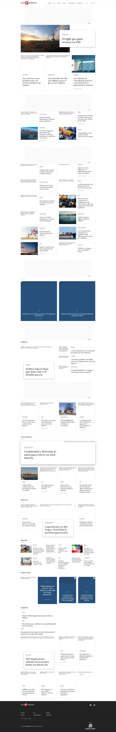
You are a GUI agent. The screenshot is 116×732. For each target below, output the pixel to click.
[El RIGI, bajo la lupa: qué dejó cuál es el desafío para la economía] (39, 359)
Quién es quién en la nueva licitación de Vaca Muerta (47, 249)
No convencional (83, 650)
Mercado (39, 310)
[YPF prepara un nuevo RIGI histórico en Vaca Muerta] (48, 678)
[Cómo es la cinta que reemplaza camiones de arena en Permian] (77, 561)
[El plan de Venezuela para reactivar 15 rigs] (26, 561)
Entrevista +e (67, 591)
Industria (62, 481)
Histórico (41, 197)
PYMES (79, 195)
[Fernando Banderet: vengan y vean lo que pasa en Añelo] (64, 370)
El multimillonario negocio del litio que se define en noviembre (67, 423)
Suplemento (82, 674)
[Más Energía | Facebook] (92, 3)
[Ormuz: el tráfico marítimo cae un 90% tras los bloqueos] (29, 217)
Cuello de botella (87, 557)
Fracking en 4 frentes (44, 182)
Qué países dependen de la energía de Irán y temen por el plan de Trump (89, 551)
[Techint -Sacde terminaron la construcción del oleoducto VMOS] (77, 294)
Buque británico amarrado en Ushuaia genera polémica (47, 119)
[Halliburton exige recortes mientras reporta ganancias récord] (29, 678)
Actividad (87, 591)
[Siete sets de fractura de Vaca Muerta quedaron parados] (67, 473)
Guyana (59, 557)
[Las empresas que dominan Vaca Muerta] (48, 473)
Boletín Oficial (51, 74)
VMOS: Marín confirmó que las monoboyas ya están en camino (29, 487)
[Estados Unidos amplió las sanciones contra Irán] (51, 549)
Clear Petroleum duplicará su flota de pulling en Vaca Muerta (86, 597)
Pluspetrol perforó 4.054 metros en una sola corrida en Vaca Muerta (67, 656)
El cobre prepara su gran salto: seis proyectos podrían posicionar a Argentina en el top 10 (47, 134)
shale (41, 243)
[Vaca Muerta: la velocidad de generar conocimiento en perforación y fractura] (83, 64)
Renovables (80, 3)
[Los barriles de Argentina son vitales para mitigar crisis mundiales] (67, 583)
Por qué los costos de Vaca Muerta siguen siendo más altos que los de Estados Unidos (86, 488)
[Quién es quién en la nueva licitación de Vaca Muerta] (29, 248)
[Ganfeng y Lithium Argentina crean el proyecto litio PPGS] (86, 510)
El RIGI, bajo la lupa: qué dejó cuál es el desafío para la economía (37, 373)
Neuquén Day (76, 74)
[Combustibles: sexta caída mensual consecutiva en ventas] (67, 133)
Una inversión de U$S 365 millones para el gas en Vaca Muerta (57, 80)
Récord (61, 650)
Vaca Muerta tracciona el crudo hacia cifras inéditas (47, 202)
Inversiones (82, 416)
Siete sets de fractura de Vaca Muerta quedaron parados (66, 487)
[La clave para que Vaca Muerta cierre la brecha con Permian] (67, 185)
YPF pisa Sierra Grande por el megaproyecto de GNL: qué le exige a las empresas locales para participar (85, 203)
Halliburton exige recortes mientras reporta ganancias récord (28, 692)
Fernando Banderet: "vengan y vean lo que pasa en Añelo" (82, 371)
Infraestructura (74, 366)
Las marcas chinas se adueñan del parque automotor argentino (67, 692)
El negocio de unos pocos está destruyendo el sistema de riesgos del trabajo (38, 633)
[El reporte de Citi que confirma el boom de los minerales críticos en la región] (67, 117)
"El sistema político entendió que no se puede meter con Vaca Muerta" (83, 361)
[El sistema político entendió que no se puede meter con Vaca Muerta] (64, 360)
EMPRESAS (41, 166)
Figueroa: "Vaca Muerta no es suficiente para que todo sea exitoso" (84, 170)
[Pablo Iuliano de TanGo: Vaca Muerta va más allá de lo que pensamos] (29, 590)
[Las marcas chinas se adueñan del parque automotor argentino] (67, 678)
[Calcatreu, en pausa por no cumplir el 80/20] (67, 248)
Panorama (28, 364)
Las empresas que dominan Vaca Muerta (47, 487)
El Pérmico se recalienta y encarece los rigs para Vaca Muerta (38, 315)
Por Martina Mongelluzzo (78, 88)
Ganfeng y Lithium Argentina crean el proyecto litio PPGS (86, 524)
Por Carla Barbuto (38, 318)
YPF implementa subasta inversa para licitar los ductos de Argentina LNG (37, 663)
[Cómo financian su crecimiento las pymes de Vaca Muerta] (64, 350)
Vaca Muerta (25, 74)
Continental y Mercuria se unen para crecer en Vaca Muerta (40, 455)
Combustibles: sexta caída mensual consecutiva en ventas (85, 134)
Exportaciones (42, 228)
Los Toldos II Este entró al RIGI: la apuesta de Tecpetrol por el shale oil (86, 423)
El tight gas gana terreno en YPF (72, 40)
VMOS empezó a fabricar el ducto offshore (83, 219)
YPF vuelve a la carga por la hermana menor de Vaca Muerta (48, 423)
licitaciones (28, 654)
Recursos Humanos (49, 522)
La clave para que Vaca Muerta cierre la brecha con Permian (85, 186)
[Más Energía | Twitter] (94, 3)
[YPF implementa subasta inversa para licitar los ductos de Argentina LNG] (39, 649)
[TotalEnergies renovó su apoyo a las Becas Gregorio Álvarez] (29, 170)
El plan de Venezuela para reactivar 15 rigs (37, 563)
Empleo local (80, 244)
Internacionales (71, 3)
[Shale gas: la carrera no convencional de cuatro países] (29, 185)
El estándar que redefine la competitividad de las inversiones (39, 625)
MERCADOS (73, 347)
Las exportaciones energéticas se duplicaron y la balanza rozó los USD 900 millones (85, 234)
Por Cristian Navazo (81, 123)
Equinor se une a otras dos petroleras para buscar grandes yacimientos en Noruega (38, 551)
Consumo (79, 129)
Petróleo (50, 3)
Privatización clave (64, 416)
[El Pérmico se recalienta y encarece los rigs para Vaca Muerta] (39, 294)
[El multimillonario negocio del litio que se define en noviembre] (67, 409)
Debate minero (24, 518)
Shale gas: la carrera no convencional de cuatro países (46, 187)
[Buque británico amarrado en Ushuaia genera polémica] (29, 117)
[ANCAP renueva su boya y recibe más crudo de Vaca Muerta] (29, 409)
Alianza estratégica (28, 447)
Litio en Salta (82, 518)
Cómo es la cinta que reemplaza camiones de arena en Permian (89, 563)
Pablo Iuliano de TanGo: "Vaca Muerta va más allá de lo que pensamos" (47, 590)
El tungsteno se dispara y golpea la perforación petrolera (86, 656)
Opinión (23, 612)
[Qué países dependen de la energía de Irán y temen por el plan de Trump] (77, 549)
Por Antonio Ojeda (43, 140)
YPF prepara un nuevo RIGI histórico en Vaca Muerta (47, 692)
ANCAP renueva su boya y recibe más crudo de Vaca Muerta (28, 423)
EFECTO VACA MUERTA (81, 227)
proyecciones (42, 127)
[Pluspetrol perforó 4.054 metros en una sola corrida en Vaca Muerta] (67, 642)
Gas (54, 3)
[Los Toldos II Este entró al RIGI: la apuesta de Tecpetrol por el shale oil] (86, 409)
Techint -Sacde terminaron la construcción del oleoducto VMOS (77, 315)
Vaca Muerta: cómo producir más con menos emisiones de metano (31, 81)
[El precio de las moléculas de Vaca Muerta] (29, 233)
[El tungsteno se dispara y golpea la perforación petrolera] (86, 642)
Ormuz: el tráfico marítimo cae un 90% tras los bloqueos (47, 219)
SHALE (42, 481)
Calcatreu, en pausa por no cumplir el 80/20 (84, 250)
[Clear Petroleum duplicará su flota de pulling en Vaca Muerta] (86, 583)
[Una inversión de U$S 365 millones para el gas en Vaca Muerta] (58, 64)
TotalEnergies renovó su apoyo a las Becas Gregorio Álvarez (47, 171)
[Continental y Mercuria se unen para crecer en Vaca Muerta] (79, 452)
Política (64, 3)
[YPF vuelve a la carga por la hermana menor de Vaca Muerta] (48, 409)
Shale (42, 416)
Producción (65, 34)
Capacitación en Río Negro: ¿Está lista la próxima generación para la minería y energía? (56, 532)
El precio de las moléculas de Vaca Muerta (46, 233)
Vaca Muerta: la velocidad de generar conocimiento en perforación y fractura (83, 81)
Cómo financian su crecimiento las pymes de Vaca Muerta (83, 352)
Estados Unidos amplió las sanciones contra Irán (63, 550)
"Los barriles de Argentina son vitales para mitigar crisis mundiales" (67, 597)
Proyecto (24, 481)
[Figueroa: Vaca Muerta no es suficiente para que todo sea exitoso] (67, 170)
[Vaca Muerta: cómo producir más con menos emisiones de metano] (32, 64)
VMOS (77, 310)
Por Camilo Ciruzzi (43, 253)
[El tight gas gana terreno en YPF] (58, 38)
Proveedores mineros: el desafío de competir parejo (28, 524)
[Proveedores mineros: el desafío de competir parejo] (29, 510)
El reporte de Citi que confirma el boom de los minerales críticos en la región (85, 118)
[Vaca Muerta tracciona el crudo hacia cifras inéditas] (29, 201)
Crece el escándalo (43, 114)
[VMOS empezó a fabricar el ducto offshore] (67, 217)
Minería (58, 3)
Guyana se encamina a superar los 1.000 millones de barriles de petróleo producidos (63, 564)
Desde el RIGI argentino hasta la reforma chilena (37, 617)
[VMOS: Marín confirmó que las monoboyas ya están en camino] (29, 473)
